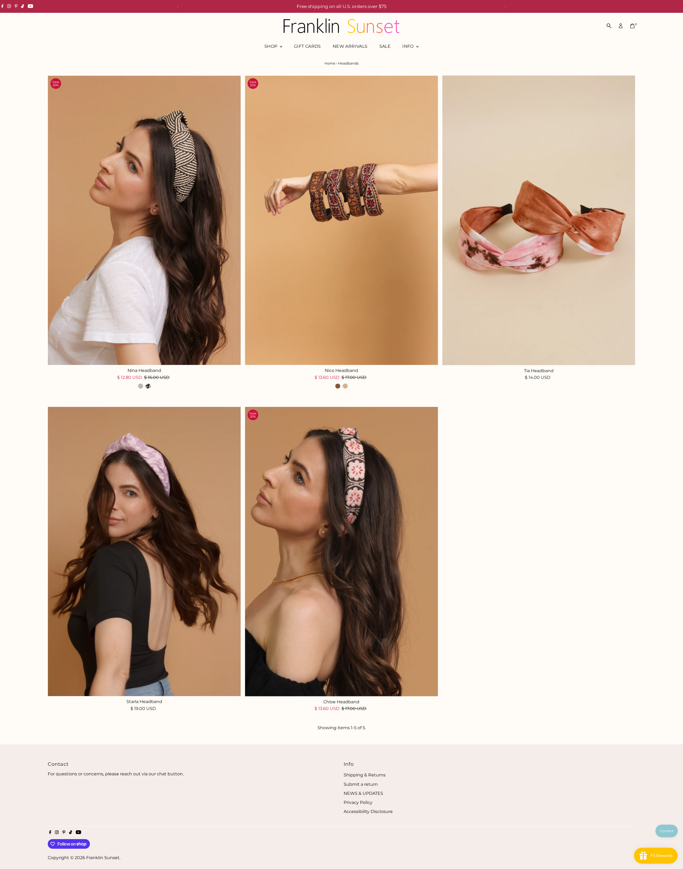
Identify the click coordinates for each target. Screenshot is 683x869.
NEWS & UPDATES (363, 793)
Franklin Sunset (103, 857)
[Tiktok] (22, 6)
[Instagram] (9, 6)
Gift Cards (307, 46)
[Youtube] (30, 6)
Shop (271, 46)
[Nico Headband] (341, 220)
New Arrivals (350, 46)
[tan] (345, 386)
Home (329, 63)
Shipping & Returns (365, 774)
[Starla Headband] (144, 551)
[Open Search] (609, 25)
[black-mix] (148, 386)
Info (408, 46)
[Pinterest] (16, 6)
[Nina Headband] (144, 220)
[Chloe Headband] (341, 551)
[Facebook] (2, 6)
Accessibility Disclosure (368, 811)
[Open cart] (632, 25)
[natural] (140, 386)
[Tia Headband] (538, 220)
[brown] (337, 386)
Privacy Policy (358, 802)
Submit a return (361, 784)
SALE (385, 46)
